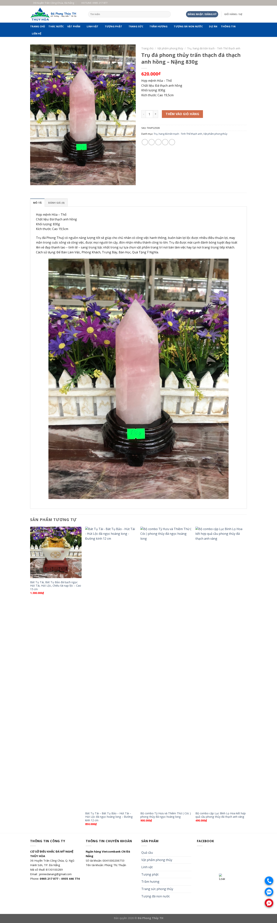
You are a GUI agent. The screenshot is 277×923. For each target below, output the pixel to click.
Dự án (213, 26)
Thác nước (56, 26)
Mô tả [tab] (37, 202)
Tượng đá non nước (188, 26)
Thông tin (228, 26)
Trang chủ (37, 26)
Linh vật (92, 26)
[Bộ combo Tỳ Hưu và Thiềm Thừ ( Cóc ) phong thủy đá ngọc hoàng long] (166, 668)
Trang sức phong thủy (157, 889)
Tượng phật (113, 26)
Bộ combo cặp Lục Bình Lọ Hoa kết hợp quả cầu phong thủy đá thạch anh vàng (220, 815)
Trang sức (136, 26)
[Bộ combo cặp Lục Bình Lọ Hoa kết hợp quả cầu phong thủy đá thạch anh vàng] (221, 668)
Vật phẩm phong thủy (170, 48)
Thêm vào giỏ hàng (182, 114)
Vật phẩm (73, 26)
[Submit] (167, 14)
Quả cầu (147, 852)
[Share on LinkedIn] (172, 142)
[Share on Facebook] (145, 142)
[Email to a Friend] (158, 142)
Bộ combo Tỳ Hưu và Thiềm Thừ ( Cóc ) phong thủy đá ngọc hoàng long (165, 815)
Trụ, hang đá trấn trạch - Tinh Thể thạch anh (213, 48)
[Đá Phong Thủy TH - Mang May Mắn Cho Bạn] (56, 14)
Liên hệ (36, 33)
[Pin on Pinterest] (165, 142)
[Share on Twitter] (151, 142)
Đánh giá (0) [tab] (56, 202)
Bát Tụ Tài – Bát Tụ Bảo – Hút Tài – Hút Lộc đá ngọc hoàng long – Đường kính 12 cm (109, 817)
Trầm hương (158, 26)
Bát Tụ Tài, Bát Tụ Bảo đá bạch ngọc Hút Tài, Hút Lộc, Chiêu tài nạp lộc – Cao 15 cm (55, 586)
